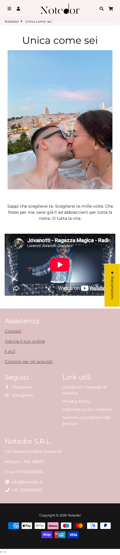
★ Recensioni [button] (112, 285)
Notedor (12, 21)
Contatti (13, 331)
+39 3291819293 (26, 490)
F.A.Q (10, 351)
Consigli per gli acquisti (29, 361)
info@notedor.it (26, 482)
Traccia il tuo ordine (25, 341)
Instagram (22, 395)
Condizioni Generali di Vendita (84, 390)
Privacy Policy (76, 401)
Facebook (21, 387)
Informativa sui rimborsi (87, 409)
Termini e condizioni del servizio (86, 420)
